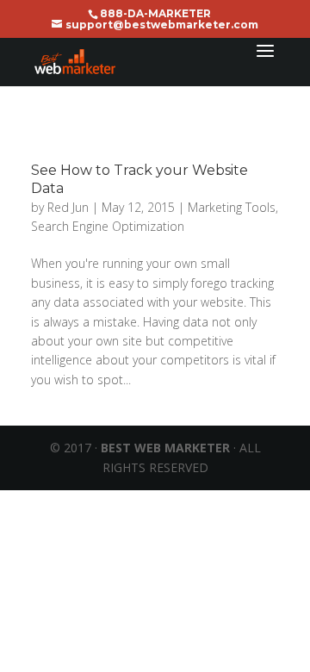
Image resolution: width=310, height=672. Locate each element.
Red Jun (68, 207)
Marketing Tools (232, 207)
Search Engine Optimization (107, 226)
